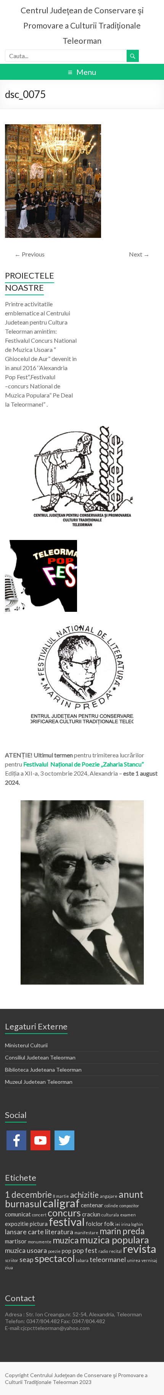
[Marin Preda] (82, 626)
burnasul (23, 1203)
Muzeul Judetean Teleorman (38, 1081)
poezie (54, 1251)
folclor (94, 1223)
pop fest (84, 1250)
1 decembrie (28, 1194)
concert (39, 1214)
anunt (131, 1194)
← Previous (29, 254)
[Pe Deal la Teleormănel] (82, 429)
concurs (64, 1212)
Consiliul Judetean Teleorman (40, 1057)
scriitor (11, 1260)
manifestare (86, 1232)
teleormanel (108, 1259)
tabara (82, 1260)
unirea (133, 1260)
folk (109, 1223)
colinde (111, 1205)
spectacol (55, 1258)
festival (67, 1221)
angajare (108, 1196)
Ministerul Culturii (26, 1045)
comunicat (18, 1214)
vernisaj (149, 1260)
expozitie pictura (26, 1223)
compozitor (129, 1205)
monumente (39, 1241)
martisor (16, 1241)
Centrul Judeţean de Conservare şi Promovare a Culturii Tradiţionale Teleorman (82, 25)
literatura (59, 1231)
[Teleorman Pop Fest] (41, 543)
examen (128, 1214)
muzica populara (114, 1239)
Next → (139, 254)
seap (26, 1259)
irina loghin (132, 1224)
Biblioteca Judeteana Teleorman (43, 1069)
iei (117, 1224)
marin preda (122, 1231)
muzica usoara (26, 1250)
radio (103, 1251)
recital (115, 1251)
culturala (110, 1214)
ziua (9, 1267)
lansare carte (24, 1231)
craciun (91, 1214)
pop (66, 1250)
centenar (92, 1205)
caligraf (61, 1203)
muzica (66, 1240)
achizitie (84, 1194)
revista (139, 1248)
